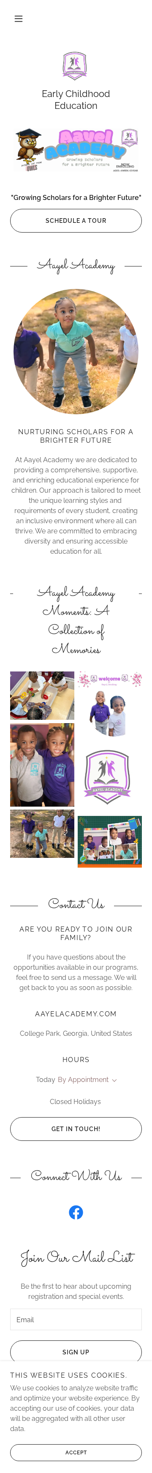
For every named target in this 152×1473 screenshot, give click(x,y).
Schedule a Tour (76, 220)
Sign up (76, 1352)
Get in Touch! (76, 1129)
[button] (18, 18)
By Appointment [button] (83, 1080)
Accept (76, 1453)
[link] (76, 68)
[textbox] (76, 1319)
